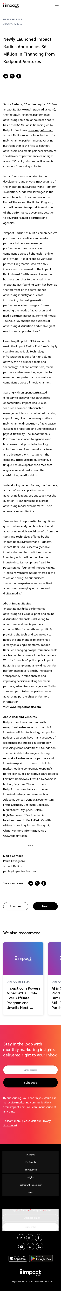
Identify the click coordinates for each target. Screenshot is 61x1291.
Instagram (29, 1237)
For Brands (31, 1162)
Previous (15, 906)
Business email (32, 1217)
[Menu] (56, 5)
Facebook (38, 1237)
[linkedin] (5, 76)
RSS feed (39, 1246)
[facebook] (18, 76)
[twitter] (12, 76)
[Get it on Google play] (41, 1258)
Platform (31, 1154)
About (30, 1192)
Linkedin (21, 1237)
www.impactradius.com (38, 109)
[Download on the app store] (17, 1258)
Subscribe (30, 1082)
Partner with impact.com (30, 1184)
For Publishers (30, 1169)
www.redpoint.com (40, 130)
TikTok (30, 1246)
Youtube (21, 1246)
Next (45, 906)
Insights (30, 1177)
